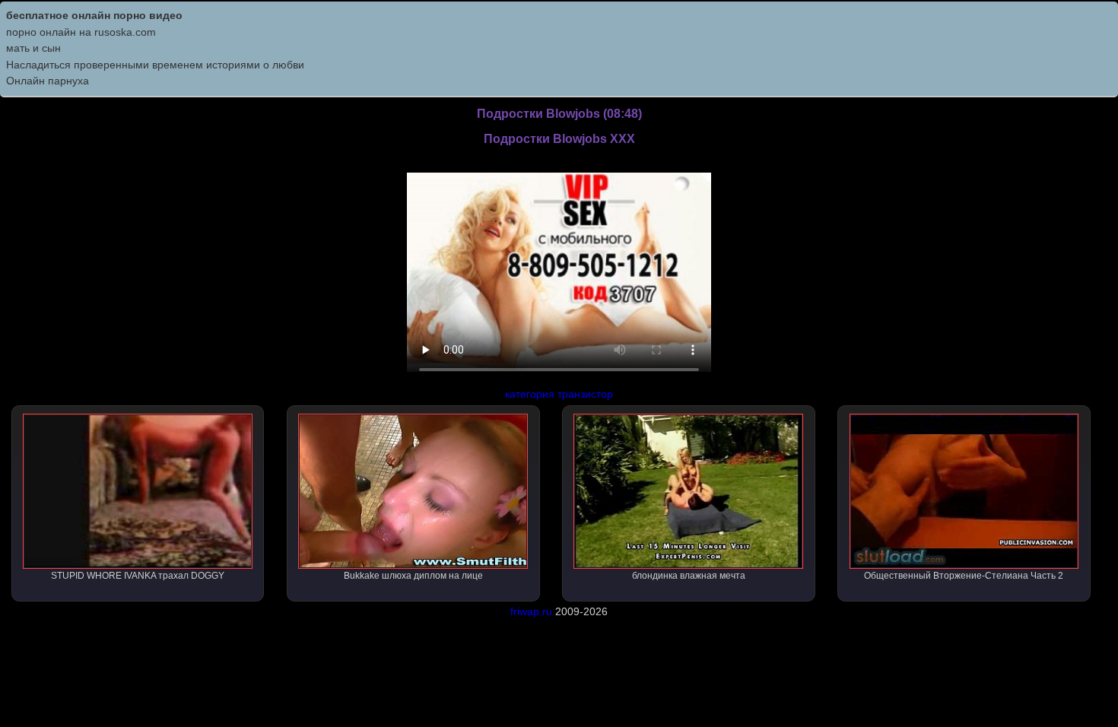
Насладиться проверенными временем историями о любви (155, 65)
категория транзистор (559, 394)
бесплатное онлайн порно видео (94, 15)
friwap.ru (531, 611)
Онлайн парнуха (47, 81)
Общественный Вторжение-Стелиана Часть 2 (963, 575)
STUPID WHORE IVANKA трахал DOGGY (137, 575)
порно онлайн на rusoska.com (81, 32)
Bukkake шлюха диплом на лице (413, 575)
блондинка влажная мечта (688, 575)
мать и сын (33, 48)
